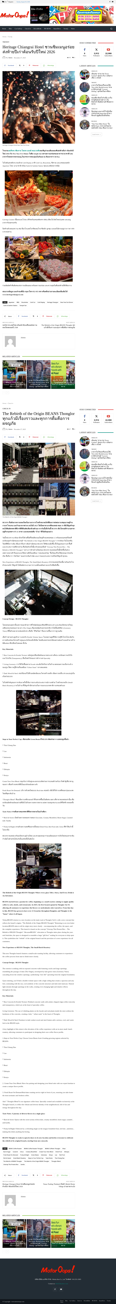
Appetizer (11, 302)
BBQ (18, 302)
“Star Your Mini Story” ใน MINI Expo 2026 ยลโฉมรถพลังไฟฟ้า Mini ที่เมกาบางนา (101, 126)
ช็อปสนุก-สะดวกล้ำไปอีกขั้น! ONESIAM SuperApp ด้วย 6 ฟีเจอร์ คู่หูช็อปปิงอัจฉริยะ (101, 113)
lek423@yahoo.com (62, 1283)
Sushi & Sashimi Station (10, 305)
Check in (14, 379)
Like (84, 48)
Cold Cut (32, 302)
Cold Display (41, 302)
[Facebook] (110, 1)
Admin (10, 57)
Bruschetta (25, 302)
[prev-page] (3, 392)
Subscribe (108, 48)
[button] (72, 15)
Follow (96, 48)
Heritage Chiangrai (52, 302)
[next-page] (7, 392)
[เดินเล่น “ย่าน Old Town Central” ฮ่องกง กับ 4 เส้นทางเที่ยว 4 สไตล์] (14, 374)
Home (4, 37)
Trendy (10, 37)
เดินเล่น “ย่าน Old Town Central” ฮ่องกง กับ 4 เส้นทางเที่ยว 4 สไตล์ (14, 384)
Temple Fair (23, 305)
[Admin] (4, 57)
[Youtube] (112, 1)
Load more (95, 134)
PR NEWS (94, 121)
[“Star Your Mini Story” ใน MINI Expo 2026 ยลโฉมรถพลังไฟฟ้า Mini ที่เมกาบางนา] (85, 125)
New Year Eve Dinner (66, 302)
